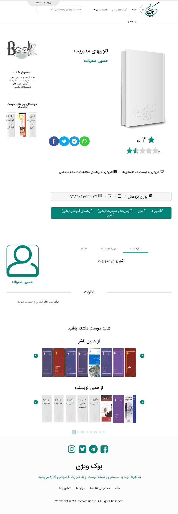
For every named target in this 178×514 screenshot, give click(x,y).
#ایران (140, 211)
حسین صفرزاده (96, 60)
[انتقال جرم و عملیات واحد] (82, 362)
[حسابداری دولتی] (71, 362)
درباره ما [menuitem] (80, 488)
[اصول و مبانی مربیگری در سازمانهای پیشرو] (130, 409)
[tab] (135, 249)
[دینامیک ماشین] (94, 362)
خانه (134, 9)
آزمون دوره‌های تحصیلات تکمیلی (21, 85)
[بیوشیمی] (130, 362)
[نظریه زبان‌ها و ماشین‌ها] (47, 362)
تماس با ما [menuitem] (65, 488)
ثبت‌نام (39, 3)
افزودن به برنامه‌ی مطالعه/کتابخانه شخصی (86, 172)
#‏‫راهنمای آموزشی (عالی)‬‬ (76, 211)
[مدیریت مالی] (106, 362)
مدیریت (26, 81)
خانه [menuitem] (117, 488)
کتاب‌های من (119, 9)
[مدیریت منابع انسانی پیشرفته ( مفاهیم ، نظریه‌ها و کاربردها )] (106, 409)
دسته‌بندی (101, 9)
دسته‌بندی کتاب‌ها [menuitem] (100, 488)
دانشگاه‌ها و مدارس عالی (22, 78)
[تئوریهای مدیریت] (118, 409)
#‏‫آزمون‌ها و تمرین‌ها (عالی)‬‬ (114, 211)
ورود (49, 3)
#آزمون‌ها (156, 211)
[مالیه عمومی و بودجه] (118, 362)
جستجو (132, 21)
